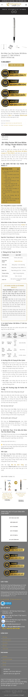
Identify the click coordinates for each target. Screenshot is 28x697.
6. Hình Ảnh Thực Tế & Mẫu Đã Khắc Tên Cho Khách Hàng (11, 199)
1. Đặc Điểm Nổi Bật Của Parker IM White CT (11, 172)
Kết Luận (5, 202)
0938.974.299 (23, 115)
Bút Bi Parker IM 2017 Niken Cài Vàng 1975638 (21, 495)
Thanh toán (5, 648)
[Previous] (3, 30)
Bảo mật (5, 645)
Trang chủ (4, 9)
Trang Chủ (8, 690)
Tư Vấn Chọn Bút (6, 691)
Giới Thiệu (14, 690)
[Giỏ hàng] (26, 4)
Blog (24, 691)
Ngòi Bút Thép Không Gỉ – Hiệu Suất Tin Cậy (12, 181)
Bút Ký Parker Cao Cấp (13, 9)
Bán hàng (5, 637)
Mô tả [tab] (3, 134)
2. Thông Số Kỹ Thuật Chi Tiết (10, 183)
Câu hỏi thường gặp (7, 659)
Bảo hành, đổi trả (7, 640)
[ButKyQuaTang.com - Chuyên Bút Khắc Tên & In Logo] (14, 5)
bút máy (15, 125)
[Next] (24, 30)
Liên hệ (4, 665)
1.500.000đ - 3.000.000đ (8, 125)
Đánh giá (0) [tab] (5, 137)
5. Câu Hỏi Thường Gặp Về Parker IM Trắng (11, 196)
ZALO (9, 115)
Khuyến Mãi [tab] (5, 139)
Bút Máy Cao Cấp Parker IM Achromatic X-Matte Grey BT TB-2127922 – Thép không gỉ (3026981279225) (7, 496)
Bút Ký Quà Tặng (17, 464)
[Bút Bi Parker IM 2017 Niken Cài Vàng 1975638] (21, 485)
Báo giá (4, 662)
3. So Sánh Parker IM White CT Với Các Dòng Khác (11, 189)
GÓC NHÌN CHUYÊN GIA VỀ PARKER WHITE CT (12, 186)
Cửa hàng (5, 656)
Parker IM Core (18, 261)
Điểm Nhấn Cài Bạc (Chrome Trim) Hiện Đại (12, 178)
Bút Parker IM (23, 9)
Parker (23, 225)
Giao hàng (5, 643)
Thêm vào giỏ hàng (16, 65)
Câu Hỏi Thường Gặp (17, 691)
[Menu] (2, 4)
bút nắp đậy (19, 125)
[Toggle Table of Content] (17, 169)
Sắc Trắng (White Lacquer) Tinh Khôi (12, 175)
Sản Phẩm (20, 690)
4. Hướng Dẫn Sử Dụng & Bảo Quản (11, 192)
